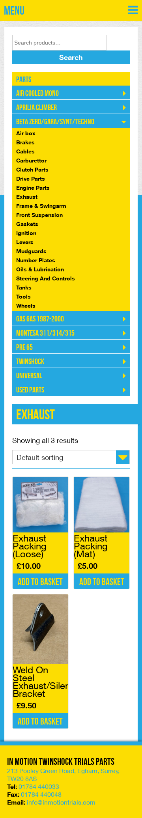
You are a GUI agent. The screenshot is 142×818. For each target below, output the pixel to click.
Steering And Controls (45, 278)
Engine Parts (33, 187)
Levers (25, 242)
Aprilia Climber (36, 107)
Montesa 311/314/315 (45, 333)
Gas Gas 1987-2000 (40, 319)
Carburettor (31, 160)
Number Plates (35, 260)
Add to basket (40, 582)
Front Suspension (39, 214)
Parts (23, 79)
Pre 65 (24, 347)
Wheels (26, 305)
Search (71, 57)
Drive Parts (30, 178)
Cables (25, 151)
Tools (23, 296)
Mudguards (31, 251)
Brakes (25, 142)
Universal (29, 376)
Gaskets (27, 223)
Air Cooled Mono (37, 93)
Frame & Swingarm (41, 205)
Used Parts (30, 390)
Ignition (26, 233)
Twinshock (30, 361)
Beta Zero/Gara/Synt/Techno (55, 122)
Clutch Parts (32, 169)
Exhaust (26, 196)
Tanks (24, 287)
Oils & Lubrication (40, 269)
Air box (26, 133)
